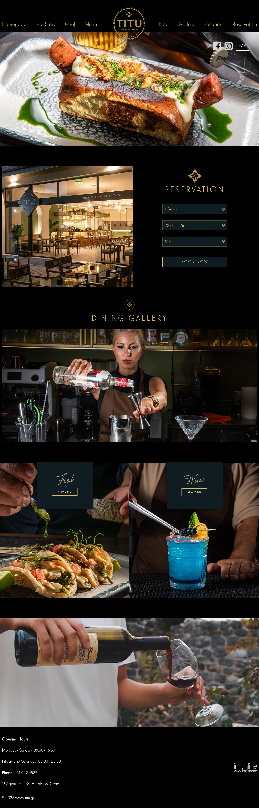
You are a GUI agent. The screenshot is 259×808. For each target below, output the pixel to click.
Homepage (14, 24)
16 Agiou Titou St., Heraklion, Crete (30, 783)
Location (213, 24)
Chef (70, 24)
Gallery (186, 24)
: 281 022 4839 (19, 772)
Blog (164, 24)
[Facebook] (217, 45)
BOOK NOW (195, 262)
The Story (45, 24)
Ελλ (242, 46)
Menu (91, 24)
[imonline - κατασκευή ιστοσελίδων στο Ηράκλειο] (245, 767)
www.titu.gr (24, 797)
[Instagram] (228, 45)
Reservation (244, 24)
